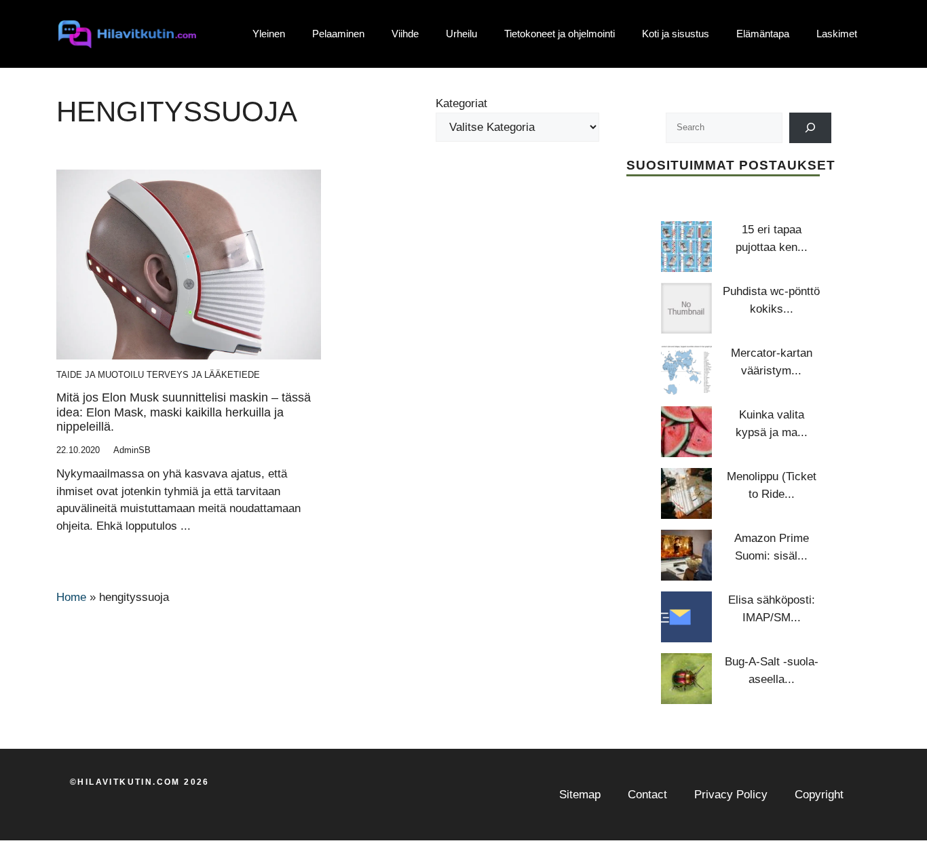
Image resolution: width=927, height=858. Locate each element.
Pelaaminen (338, 33)
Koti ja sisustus (675, 33)
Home (71, 597)
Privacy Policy (731, 794)
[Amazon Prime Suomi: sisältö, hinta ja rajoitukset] (686, 555)
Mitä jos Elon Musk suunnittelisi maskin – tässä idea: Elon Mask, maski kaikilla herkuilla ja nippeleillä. (183, 412)
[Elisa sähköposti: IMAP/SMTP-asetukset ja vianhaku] (686, 616)
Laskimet (836, 33)
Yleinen (268, 33)
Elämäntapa (762, 33)
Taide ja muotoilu (100, 375)
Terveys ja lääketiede (203, 375)
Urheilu (461, 33)
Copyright (819, 794)
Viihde (405, 33)
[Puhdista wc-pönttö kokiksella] (686, 308)
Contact (647, 794)
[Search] (810, 128)
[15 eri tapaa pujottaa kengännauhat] (686, 246)
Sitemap (580, 794)
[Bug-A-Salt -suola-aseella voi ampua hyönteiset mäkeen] (686, 678)
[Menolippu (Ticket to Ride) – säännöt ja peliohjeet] (686, 493)
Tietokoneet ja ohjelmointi (559, 33)
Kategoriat (461, 103)
